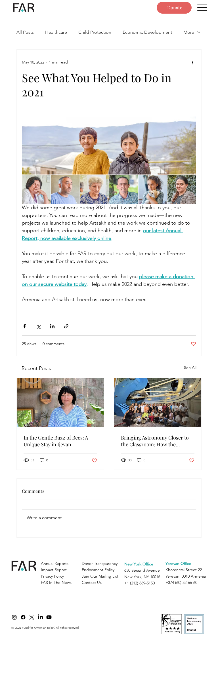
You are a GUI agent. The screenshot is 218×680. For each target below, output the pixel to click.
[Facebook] (23, 617)
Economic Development (147, 32)
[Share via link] (66, 326)
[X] (32, 617)
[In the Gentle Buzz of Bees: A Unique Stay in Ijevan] (60, 402)
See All (190, 367)
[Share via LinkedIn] (52, 326)
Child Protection (94, 32)
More (188, 32)
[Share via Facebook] (24, 326)
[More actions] (192, 62)
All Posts (25, 32)
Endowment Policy (98, 569)
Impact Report (54, 569)
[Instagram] (14, 617)
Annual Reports (54, 563)
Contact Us (92, 582)
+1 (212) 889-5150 (139, 583)
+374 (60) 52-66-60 (181, 582)
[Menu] (202, 8)
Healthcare (56, 32)
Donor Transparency (100, 563)
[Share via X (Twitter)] (38, 326)
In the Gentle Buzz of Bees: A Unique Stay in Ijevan (56, 441)
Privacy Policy (52, 576)
